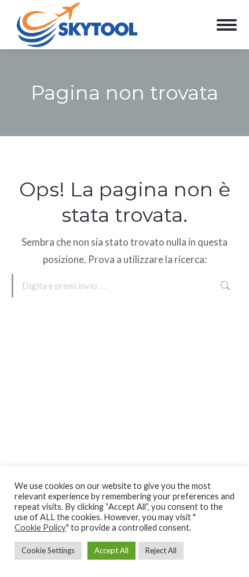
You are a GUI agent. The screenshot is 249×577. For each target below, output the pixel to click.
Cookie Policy (40, 527)
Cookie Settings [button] (48, 550)
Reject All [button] (161, 550)
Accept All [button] (111, 550)
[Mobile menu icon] (226, 25)
